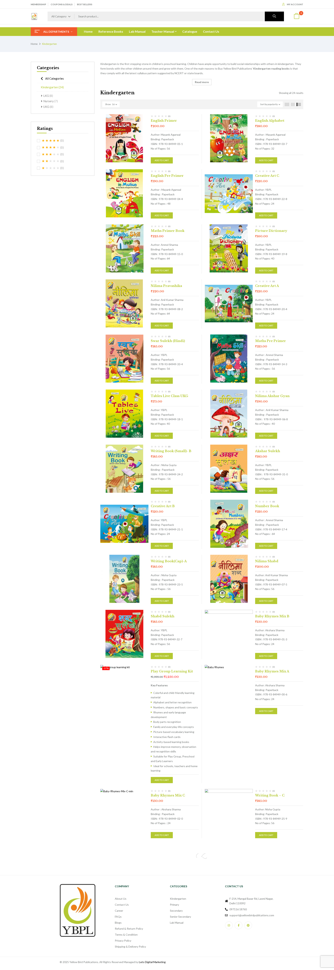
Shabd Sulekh (162, 616)
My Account (295, 4)
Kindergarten (52, 87)
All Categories (54, 78)
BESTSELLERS (84, 4)
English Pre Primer (167, 176)
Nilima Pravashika (166, 286)
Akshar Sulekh (267, 451)
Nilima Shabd (266, 561)
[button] (296, 16)
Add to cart (162, 160)
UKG (48, 106)
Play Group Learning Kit (172, 671)
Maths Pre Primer (270, 341)
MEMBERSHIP (38, 4)
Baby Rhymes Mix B (272, 616)
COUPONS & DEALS (61, 4)
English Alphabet (269, 121)
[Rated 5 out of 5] (50, 140)
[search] (274, 16)
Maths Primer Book (167, 231)
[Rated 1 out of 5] (50, 168)
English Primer (164, 121)
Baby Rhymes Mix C (168, 795)
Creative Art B (163, 506)
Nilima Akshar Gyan (272, 396)
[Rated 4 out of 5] (50, 147)
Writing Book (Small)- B (171, 451)
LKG (48, 95)
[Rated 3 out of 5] (50, 154)
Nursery (50, 101)
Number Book (267, 506)
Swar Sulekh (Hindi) (168, 341)
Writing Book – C (270, 795)
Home (34, 43)
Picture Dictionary (271, 231)
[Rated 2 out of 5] (50, 161)
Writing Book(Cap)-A (169, 561)
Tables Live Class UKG (169, 396)
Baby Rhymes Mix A (272, 671)
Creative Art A (267, 286)
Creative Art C (267, 176)
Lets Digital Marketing (152, 962)
